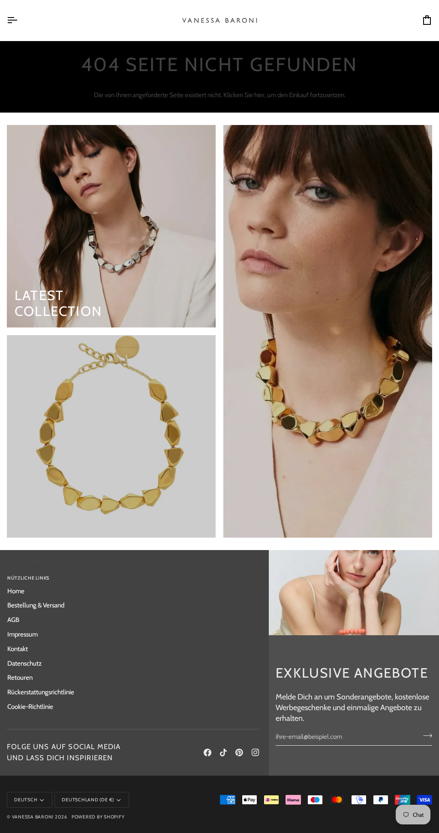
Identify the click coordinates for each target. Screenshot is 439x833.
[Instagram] (255, 752)
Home (15, 591)
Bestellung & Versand (35, 605)
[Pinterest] (239, 752)
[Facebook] (207, 752)
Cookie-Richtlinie (30, 706)
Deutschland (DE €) (88, 800)
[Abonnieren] (425, 735)
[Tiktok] (223, 752)
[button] (198, 577)
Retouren (20, 677)
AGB (13, 620)
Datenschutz (24, 663)
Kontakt (17, 649)
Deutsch (25, 800)
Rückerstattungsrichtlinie (40, 692)
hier (259, 95)
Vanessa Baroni (33, 817)
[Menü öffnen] (20, 20)
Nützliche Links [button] (28, 578)
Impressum (22, 634)
